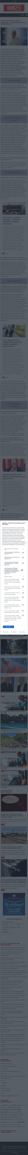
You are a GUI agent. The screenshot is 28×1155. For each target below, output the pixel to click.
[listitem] (14, 549)
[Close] (25, 523)
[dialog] (14, 577)
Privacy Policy (22, 632)
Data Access (14, 632)
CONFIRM (8, 626)
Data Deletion (6, 632)
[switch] (22, 552)
